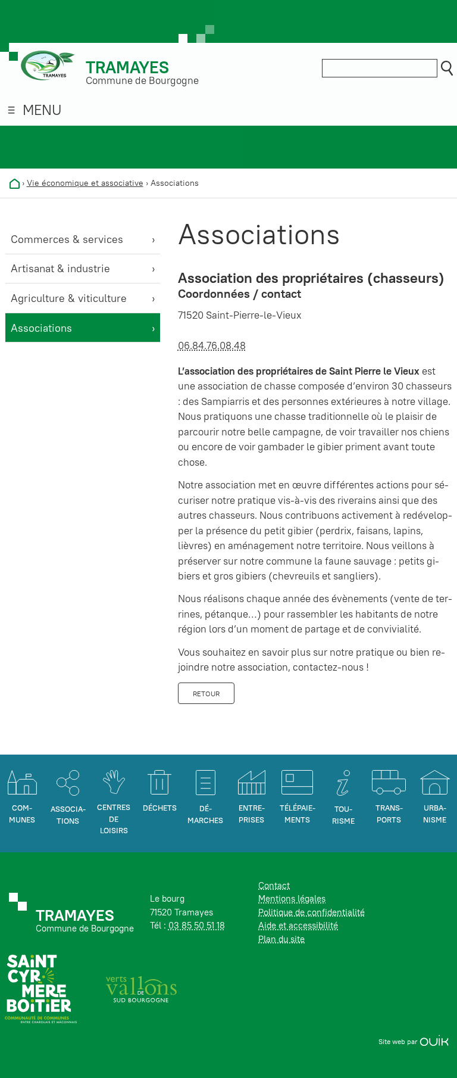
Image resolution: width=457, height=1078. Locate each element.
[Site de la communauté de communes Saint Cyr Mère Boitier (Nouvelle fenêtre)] (41, 988)
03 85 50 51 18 (196, 925)
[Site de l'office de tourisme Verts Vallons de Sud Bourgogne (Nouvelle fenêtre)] (141, 988)
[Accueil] (15, 182)
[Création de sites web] (434, 1041)
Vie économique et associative (85, 182)
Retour (206, 693)
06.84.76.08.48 (212, 345)
